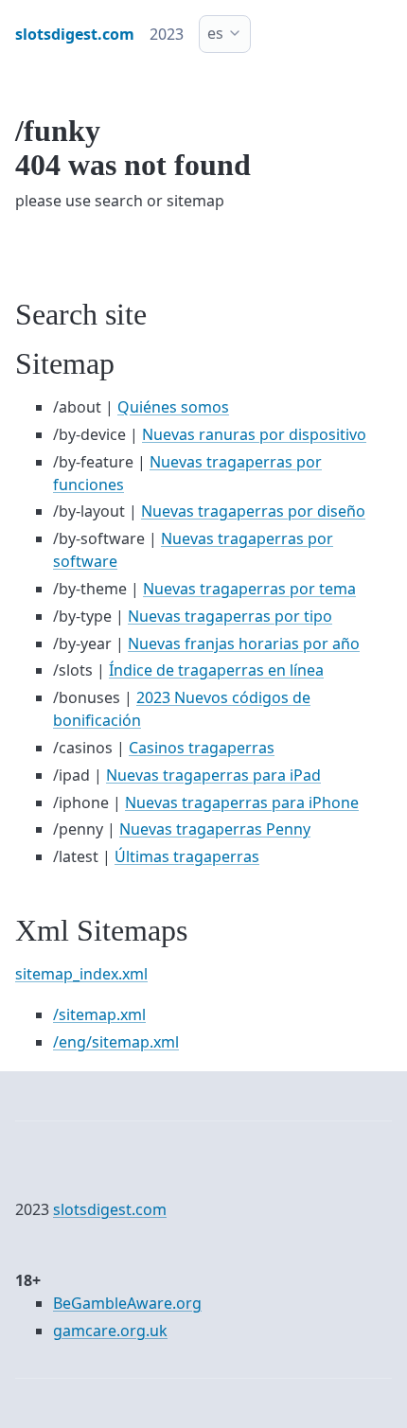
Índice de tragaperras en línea (216, 670)
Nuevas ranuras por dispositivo (254, 434)
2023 (167, 34)
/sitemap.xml (99, 1014)
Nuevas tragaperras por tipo (230, 616)
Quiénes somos (173, 407)
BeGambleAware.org (127, 1303)
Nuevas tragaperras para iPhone (242, 802)
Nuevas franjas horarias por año (244, 643)
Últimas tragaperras (187, 856)
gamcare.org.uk (110, 1330)
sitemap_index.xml (81, 973)
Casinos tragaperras (201, 747)
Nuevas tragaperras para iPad (213, 775)
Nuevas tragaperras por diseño (253, 511)
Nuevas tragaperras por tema (249, 588)
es (215, 33)
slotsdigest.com (110, 1209)
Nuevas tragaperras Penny (214, 829)
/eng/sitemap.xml (116, 1041)
